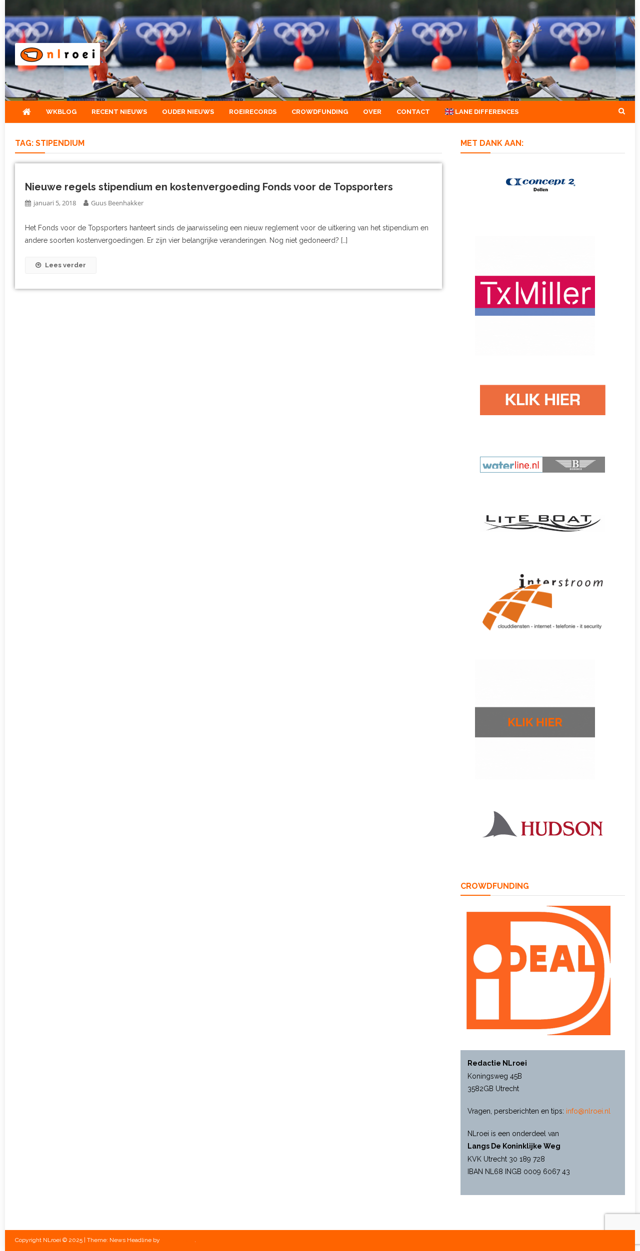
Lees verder (65, 265)
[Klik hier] (535, 719)
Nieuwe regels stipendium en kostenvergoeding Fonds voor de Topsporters (209, 187)
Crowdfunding (320, 111)
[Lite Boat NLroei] (542, 523)
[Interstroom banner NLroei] (542, 602)
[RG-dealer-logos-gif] (543, 399)
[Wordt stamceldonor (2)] (535, 295)
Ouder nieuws (188, 111)
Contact (413, 111)
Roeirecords (252, 111)
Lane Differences (486, 111)
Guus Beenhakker (117, 202)
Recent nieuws (119, 111)
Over (372, 111)
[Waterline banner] (542, 464)
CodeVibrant (178, 1240)
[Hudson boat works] (542, 823)
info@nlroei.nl (588, 1111)
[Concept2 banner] (542, 184)
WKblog (61, 111)
